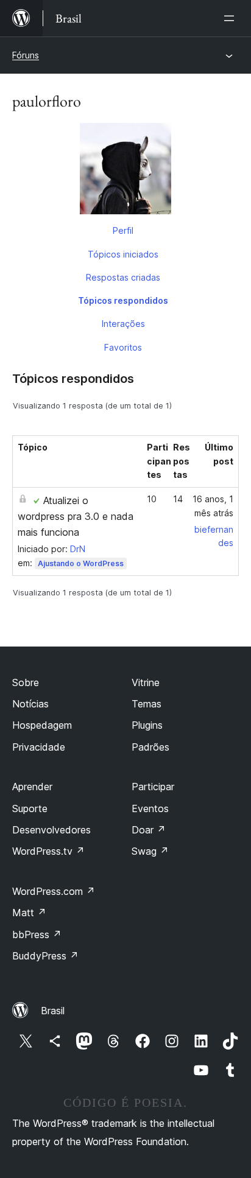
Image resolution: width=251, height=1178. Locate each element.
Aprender (32, 786)
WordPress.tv (48, 851)
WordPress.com (53, 891)
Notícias (30, 704)
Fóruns (25, 55)
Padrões (150, 747)
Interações (123, 323)
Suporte (30, 808)
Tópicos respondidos (123, 300)
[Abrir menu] (231, 18)
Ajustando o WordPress (81, 563)
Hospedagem (42, 725)
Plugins (147, 725)
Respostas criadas (123, 277)
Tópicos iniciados (123, 254)
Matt (29, 912)
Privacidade (38, 747)
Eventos (150, 808)
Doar (149, 830)
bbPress (37, 934)
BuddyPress (45, 956)
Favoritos (123, 347)
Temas (146, 704)
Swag (150, 851)
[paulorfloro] (125, 171)
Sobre (25, 682)
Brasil (53, 1010)
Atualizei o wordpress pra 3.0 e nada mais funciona (75, 516)
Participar (153, 786)
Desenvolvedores (51, 830)
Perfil (123, 230)
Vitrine (146, 682)
